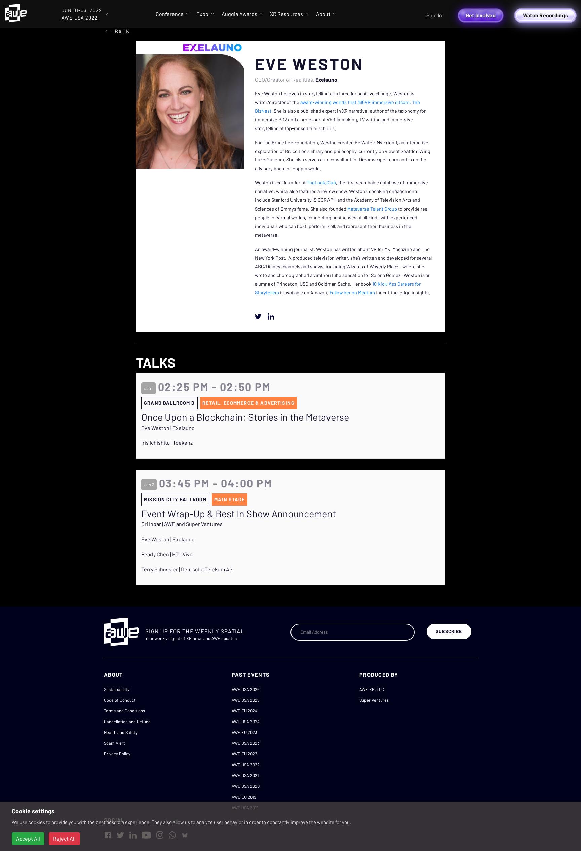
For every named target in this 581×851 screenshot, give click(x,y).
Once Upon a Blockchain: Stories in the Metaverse (245, 417)
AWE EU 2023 (244, 732)
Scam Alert (114, 743)
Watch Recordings (545, 15)
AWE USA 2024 (246, 721)
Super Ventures (374, 700)
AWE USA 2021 (245, 775)
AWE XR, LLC (371, 689)
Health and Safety (121, 732)
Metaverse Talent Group (372, 209)
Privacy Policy (117, 753)
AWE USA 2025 (246, 700)
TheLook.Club (321, 182)
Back (122, 31)
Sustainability (116, 689)
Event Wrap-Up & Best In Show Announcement (238, 513)
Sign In (434, 15)
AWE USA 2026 (246, 689)
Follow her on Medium (352, 292)
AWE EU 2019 (244, 797)
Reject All (64, 838)
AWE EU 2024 (244, 710)
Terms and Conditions (124, 710)
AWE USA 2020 (246, 786)
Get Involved (481, 15)
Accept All (28, 838)
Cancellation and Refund (127, 721)
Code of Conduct (120, 700)
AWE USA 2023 (246, 743)
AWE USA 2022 (246, 764)
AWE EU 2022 (244, 753)
